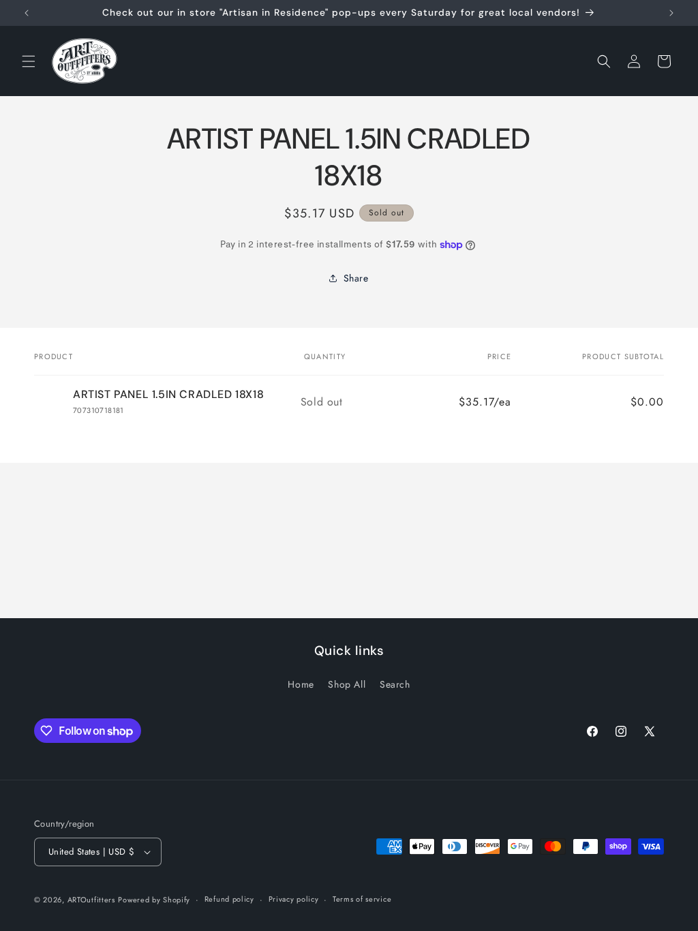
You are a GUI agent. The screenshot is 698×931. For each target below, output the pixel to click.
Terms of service (362, 899)
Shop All (346, 684)
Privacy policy (294, 899)
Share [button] (356, 278)
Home (301, 684)
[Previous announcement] (27, 13)
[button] (29, 61)
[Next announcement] (671, 13)
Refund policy (229, 899)
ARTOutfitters (91, 899)
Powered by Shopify (154, 899)
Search (395, 684)
